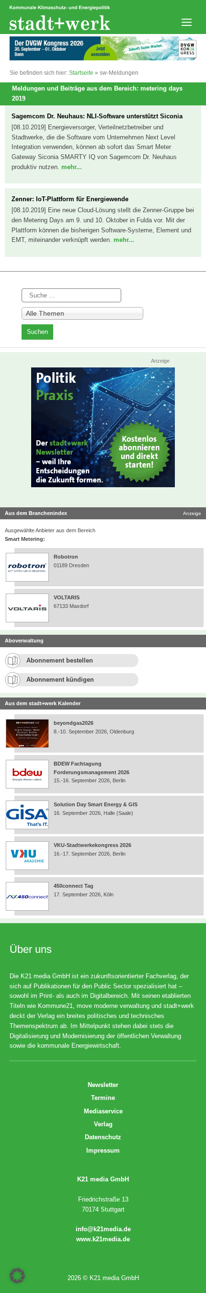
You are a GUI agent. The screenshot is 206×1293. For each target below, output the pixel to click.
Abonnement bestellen (59, 660)
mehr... (71, 167)
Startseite (81, 72)
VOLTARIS (67, 597)
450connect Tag (73, 886)
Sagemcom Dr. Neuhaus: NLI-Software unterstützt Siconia (97, 116)
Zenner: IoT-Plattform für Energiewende (69, 199)
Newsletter (103, 1084)
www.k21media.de (103, 1239)
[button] (17, 1276)
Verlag (103, 1124)
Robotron (66, 557)
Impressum (103, 1150)
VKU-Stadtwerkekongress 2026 (93, 845)
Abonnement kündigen (60, 679)
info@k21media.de (103, 1229)
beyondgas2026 (74, 723)
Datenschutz (103, 1137)
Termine (103, 1097)
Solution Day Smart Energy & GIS (95, 804)
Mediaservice (103, 1111)
